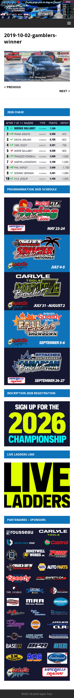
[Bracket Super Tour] (37, 16)
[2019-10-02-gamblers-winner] (37, 79)
